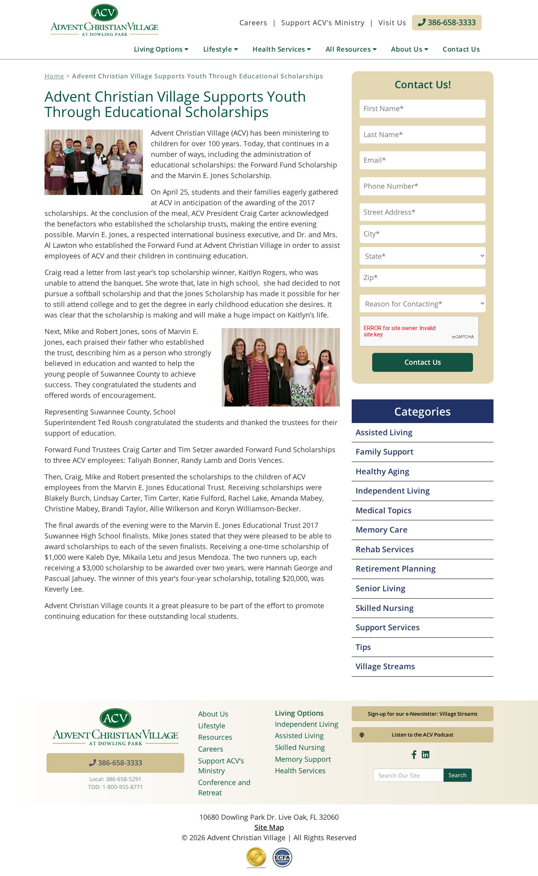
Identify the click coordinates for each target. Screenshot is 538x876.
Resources (215, 737)
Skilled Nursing (385, 608)
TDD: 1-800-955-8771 (115, 787)
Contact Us (461, 49)
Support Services (388, 627)
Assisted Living (384, 432)
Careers (253, 22)
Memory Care (382, 529)
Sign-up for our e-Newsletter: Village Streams (422, 713)
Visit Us (392, 22)
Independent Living (393, 490)
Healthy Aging (382, 471)
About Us (407, 49)
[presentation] (419, 331)
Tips (363, 647)
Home (54, 76)
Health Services (279, 49)
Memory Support (303, 759)
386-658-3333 (451, 22)
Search (458, 775)
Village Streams (385, 666)
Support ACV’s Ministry (323, 22)
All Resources (349, 49)
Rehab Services (385, 549)
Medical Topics (384, 510)
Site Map (269, 827)
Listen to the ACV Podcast (422, 734)
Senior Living (380, 588)
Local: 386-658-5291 (115, 779)
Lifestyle (218, 49)
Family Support (385, 451)
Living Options (159, 49)
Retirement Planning (396, 568)
